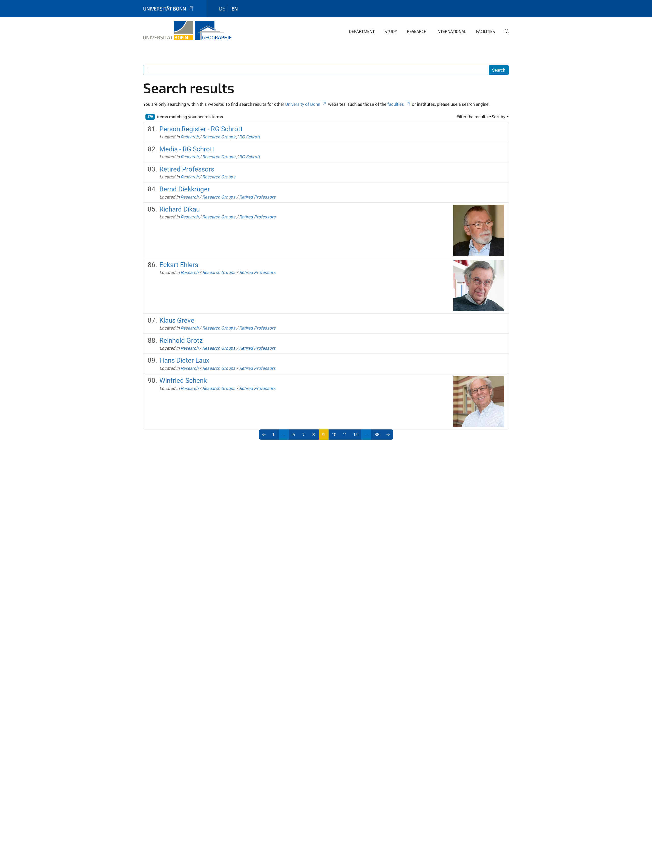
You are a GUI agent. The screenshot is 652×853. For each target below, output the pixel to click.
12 (356, 434)
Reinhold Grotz (181, 340)
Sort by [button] (498, 116)
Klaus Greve (176, 320)
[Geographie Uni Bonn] (187, 30)
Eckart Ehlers (178, 265)
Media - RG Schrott (186, 149)
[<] (264, 434)
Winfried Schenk (183, 380)
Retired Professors (186, 169)
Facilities (485, 31)
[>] (388, 434)
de (222, 8)
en (235, 8)
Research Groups (218, 136)
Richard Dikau (179, 209)
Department (362, 31)
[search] (505, 35)
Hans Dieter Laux (184, 360)
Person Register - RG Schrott (201, 129)
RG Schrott (249, 136)
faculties (395, 104)
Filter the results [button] (472, 116)
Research (417, 31)
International (451, 31)
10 (334, 434)
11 (345, 434)
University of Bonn (302, 104)
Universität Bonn (164, 8)
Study (391, 31)
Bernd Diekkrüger (184, 189)
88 (376, 434)
